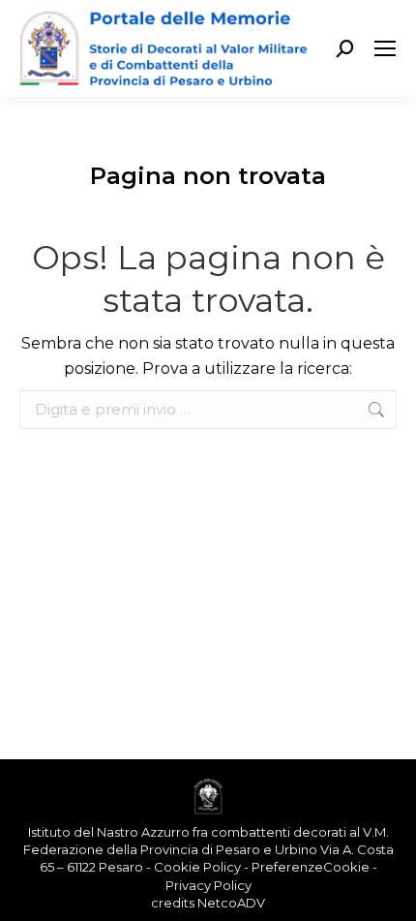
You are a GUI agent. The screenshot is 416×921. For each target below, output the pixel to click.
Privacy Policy (208, 885)
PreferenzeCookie (311, 867)
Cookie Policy (197, 867)
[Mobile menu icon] (385, 48)
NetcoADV (231, 902)
